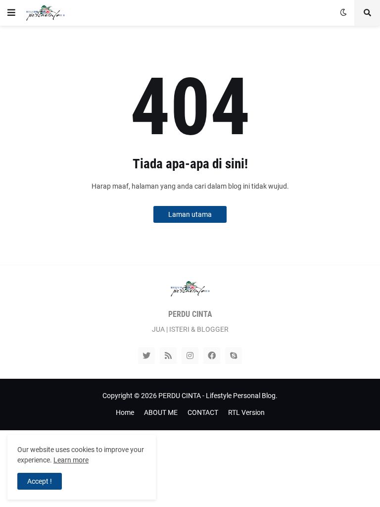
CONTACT (203, 412)
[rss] (168, 355)
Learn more (71, 460)
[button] (11, 12)
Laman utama (190, 214)
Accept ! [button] (39, 481)
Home (125, 412)
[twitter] (146, 355)
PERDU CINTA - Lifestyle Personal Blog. (218, 396)
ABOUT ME (161, 412)
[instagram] (190, 355)
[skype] (233, 355)
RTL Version (246, 412)
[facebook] (211, 355)
